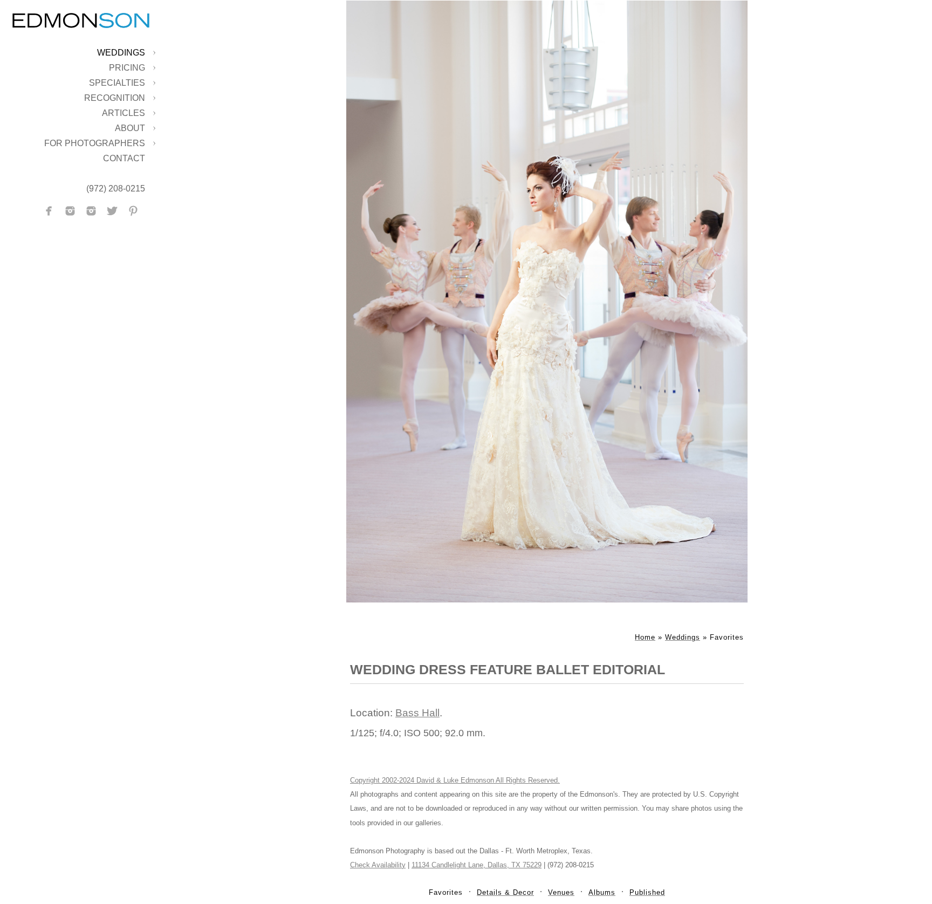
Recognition (114, 97)
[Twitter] (112, 211)
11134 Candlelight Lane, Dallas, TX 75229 (477, 865)
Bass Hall (417, 712)
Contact (124, 158)
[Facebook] (49, 211)
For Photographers (94, 143)
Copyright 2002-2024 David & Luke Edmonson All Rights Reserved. (455, 780)
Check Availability (378, 865)
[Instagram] (70, 211)
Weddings (121, 52)
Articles (123, 113)
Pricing (127, 67)
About (130, 128)
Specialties (117, 82)
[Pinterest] (133, 211)
